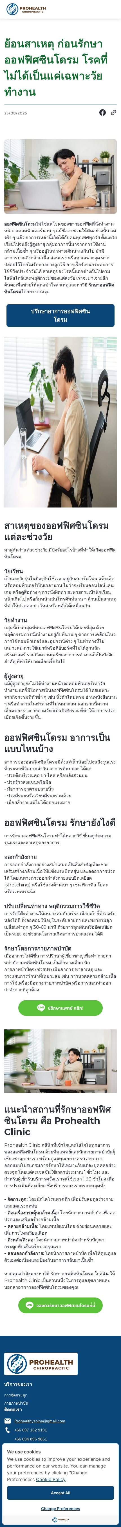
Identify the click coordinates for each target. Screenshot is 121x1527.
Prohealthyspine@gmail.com (39, 1421)
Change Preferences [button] (60, 1508)
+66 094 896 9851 (30, 1439)
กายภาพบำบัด (16, 1403)
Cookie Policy (51, 1479)
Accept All (60, 1492)
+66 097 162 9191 (30, 1430)
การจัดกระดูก (15, 1395)
